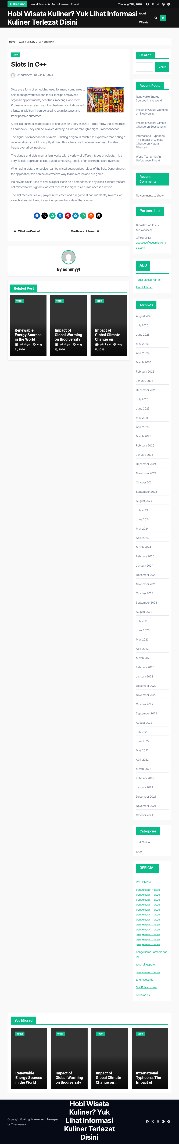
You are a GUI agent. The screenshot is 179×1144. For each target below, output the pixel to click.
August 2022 (144, 722)
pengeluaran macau (148, 889)
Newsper (52, 1119)
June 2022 (142, 741)
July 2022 (142, 732)
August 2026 (144, 316)
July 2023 (142, 621)
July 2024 (142, 510)
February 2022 (145, 778)
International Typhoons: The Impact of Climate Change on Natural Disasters (149, 1084)
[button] (170, 18)
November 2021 (146, 806)
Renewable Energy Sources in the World (28, 335)
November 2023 (146, 584)
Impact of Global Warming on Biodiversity (68, 335)
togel (142, 13)
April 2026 (142, 353)
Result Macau (144, 287)
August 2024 (144, 501)
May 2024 (142, 528)
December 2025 (146, 390)
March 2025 (143, 436)
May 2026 (142, 344)
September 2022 (146, 713)
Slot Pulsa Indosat (146, 987)
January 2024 (144, 565)
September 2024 (146, 491)
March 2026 (143, 362)
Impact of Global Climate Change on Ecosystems (107, 337)
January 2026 (144, 380)
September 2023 (146, 602)
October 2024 (144, 482)
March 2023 (143, 658)
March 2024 (143, 547)
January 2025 (144, 454)
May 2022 (142, 750)
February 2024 (145, 556)
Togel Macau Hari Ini (148, 279)
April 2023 (142, 648)
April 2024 (142, 538)
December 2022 (146, 685)
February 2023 (145, 667)
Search (145, 55)
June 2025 (142, 408)
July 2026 (142, 325)
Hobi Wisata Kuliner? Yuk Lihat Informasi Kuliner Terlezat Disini (72, 17)
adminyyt (26, 75)
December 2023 (146, 575)
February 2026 (145, 371)
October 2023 (144, 593)
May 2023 (142, 639)
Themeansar (18, 1124)
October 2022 (144, 704)
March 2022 (143, 769)
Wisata (144, 22)
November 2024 (146, 473)
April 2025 (142, 427)
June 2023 (142, 630)
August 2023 (144, 611)
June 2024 (143, 519)
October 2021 (144, 815)
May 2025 (142, 417)
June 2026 (142, 334)
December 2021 (146, 796)
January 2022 (144, 787)
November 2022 (146, 695)
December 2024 (146, 464)
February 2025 (145, 445)
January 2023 (144, 676)
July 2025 (142, 399)
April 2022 (142, 759)
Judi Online (143, 842)
